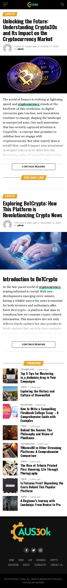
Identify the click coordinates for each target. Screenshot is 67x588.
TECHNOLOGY (40, 565)
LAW (30, 560)
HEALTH (26, 565)
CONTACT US (57, 565)
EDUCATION (13, 565)
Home (11, 560)
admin (20, 49)
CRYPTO (54, 560)
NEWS (21, 560)
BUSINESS (41, 560)
